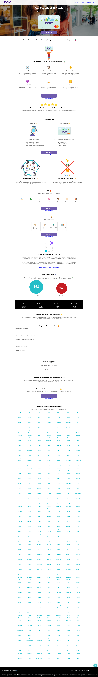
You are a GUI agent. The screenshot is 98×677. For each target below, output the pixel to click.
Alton (59, 417)
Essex (20, 488)
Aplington (19, 422)
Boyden (39, 437)
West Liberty (49, 653)
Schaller (78, 612)
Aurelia (68, 425)
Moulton (58, 569)
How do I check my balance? (22, 328)
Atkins (29, 425)
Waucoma (39, 648)
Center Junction (49, 447)
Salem (49, 612)
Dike (58, 473)
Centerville (68, 447)
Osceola (49, 584)
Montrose (68, 567)
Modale (58, 564)
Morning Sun (39, 569)
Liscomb (68, 541)
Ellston (20, 485)
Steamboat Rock (39, 627)
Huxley (78, 518)
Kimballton (49, 529)
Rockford (39, 605)
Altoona (68, 417)
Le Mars (29, 539)
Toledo (78, 635)
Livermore (78, 541)
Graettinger (78, 501)
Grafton (19, 503)
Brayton (58, 437)
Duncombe (78, 475)
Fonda (20, 493)
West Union (78, 653)
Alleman (19, 417)
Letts (68, 539)
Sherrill (68, 617)
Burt (78, 440)
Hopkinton (59, 516)
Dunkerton (29, 478)
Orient (29, 584)
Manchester (49, 549)
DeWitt (20, 473)
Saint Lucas (20, 612)
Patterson (29, 589)
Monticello (49, 567)
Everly (49, 488)
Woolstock (39, 660)
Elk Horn (58, 483)
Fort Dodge (49, 493)
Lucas (20, 546)
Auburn (49, 425)
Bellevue (68, 430)
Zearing (68, 660)
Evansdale (39, 488)
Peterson (78, 589)
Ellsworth (29, 485)
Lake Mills (49, 531)
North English (68, 577)
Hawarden (29, 513)
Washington (78, 645)
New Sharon (39, 577)
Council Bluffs (68, 460)
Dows (39, 475)
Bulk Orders (82, 2)
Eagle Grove (78, 478)
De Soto (68, 470)
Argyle (39, 422)
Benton (29, 432)
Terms (72, 670)
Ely (49, 485)
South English (49, 622)
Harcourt (68, 508)
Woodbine (20, 660)
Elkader (39, 483)
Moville (39, 572)
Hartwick (58, 511)
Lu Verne (29, 546)
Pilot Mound (20, 592)
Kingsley (58, 529)
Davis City (68, 465)
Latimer (68, 534)
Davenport (59, 465)
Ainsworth (68, 412)
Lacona (29, 531)
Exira (59, 488)
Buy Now (49, 32)
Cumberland (58, 463)
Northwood (20, 579)
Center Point (58, 447)
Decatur (19, 468)
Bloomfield (20, 435)
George (19, 498)
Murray (49, 572)
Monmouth (78, 564)
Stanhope (58, 625)
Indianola (39, 521)
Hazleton (49, 513)
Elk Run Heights (68, 483)
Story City (68, 627)
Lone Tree (49, 544)
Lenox (39, 539)
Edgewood (59, 480)
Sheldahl (19, 617)
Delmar (20, 470)
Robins (29, 605)
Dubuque (58, 475)
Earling (29, 480)
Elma (39, 485)
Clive (39, 455)
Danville (49, 465)
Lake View (68, 531)
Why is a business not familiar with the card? (25, 335)
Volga (20, 645)
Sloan (20, 622)
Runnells (19, 610)
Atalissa (19, 425)
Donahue (68, 473)
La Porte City (49, 534)
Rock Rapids (49, 605)
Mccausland (68, 556)
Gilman (68, 498)
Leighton (19, 539)
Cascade (68, 445)
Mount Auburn (68, 569)
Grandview (49, 503)
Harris (29, 511)
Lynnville (49, 546)
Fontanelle (29, 493)
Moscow (49, 569)
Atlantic (39, 425)
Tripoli (39, 638)
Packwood (39, 587)
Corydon (49, 460)
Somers (39, 622)
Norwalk (29, 579)
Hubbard (29, 518)
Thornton (19, 635)
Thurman (29, 635)
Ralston (68, 597)
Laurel (78, 534)
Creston (39, 463)
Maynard (49, 556)
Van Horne (20, 643)
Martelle (49, 554)
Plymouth (78, 592)
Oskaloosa (59, 584)
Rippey (68, 602)
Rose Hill (39, 607)
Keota (78, 526)
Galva (39, 496)
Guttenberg (78, 506)
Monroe (29, 567)
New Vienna (49, 577)
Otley (68, 584)
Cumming (68, 463)
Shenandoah (58, 617)
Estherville (29, 488)
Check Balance (88, 2)
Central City (78, 447)
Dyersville (58, 478)
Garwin (78, 496)
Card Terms (81, 670)
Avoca (20, 427)
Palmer (49, 587)
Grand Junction (29, 503)
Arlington (49, 422)
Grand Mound (39, 503)
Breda (68, 437)
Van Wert (39, 643)
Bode (39, 435)
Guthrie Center (68, 506)
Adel (39, 412)
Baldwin (49, 427)
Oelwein (19, 582)
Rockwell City (78, 605)
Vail (78, 640)
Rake (59, 597)
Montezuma (39, 567)
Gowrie (68, 501)
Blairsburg (59, 432)
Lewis (78, 539)
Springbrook (29, 625)
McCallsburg (58, 556)
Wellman (49, 650)
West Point (59, 653)
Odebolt (78, 579)
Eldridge (19, 483)
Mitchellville (49, 564)
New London (78, 574)
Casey (78, 445)
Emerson (58, 485)
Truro (59, 638)
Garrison (68, 496)
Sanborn (68, 612)
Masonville (78, 554)
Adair (30, 412)
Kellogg (39, 526)
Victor (59, 643)
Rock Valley (59, 605)
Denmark (29, 470)
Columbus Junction (39, 458)
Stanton (78, 625)
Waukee (49, 648)
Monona (19, 567)
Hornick (68, 516)
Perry (68, 589)
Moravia (29, 569)
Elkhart (49, 483)
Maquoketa (39, 551)
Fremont (19, 496)
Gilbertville (49, 498)
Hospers (78, 516)
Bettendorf (49, 432)
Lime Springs (29, 541)
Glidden (39, 501)
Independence (29, 521)
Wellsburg (59, 650)
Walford (39, 645)
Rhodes (19, 602)
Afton (49, 412)
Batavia (78, 427)
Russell (29, 610)
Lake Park (59, 531)
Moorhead (78, 567)
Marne (20, 554)
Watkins (29, 648)
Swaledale (68, 630)
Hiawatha (68, 513)
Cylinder (78, 463)
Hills (78, 513)
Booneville (78, 435)
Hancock (49, 508)
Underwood (68, 638)
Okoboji (39, 582)
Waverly (68, 648)
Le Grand (68, 536)
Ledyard (58, 536)
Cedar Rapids (39, 447)
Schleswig (20, 615)
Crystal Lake (49, 463)
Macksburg (59, 546)
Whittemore (59, 655)
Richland (39, 602)
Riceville (29, 602)
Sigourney (29, 620)
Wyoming (49, 660)
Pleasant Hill (58, 592)
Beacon (39, 430)
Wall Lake (49, 645)
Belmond (78, 430)
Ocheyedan (68, 579)
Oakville (58, 579)
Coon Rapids (68, 458)
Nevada (39, 574)
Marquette (29, 554)
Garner (58, 496)
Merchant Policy (86, 670)
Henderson (59, 513)
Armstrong (59, 422)
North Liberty (78, 577)
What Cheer (29, 655)
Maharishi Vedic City (78, 546)
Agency (58, 412)
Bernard (39, 432)
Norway (39, 579)
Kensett (49, 526)
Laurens (19, 536)
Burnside (68, 440)
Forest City (39, 493)
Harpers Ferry (19, 511)
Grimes (29, 506)
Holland (29, 516)
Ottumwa (78, 584)
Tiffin (39, 635)
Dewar (78, 470)
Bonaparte (49, 435)
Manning (78, 549)
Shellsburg (49, 617)
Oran (68, 582)
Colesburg (68, 455)
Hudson (39, 518)
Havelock (78, 511)
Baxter (20, 430)
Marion (78, 551)
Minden (19, 564)
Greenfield (20, 506)
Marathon (49, 551)
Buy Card (76, 2)
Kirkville (68, 529)
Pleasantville (68, 592)
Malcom (19, 549)
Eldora (78, 480)
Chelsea (49, 450)
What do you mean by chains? (22, 354)
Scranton (29, 615)
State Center (29, 627)
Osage (39, 584)
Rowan (49, 607)
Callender (39, 442)
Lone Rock (39, 544)
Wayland (78, 648)
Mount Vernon (29, 572)
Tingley (49, 635)
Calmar (49, 442)
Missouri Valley (39, 564)
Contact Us (49, 369)
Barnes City (68, 427)
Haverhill (19, 513)
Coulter (58, 460)
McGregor (20, 559)
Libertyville (20, 541)
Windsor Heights (39, 658)
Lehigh (78, 536)
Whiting (49, 655)
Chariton (19, 450)
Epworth (78, 485)
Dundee (19, 478)
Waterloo (19, 648)
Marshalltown (39, 554)
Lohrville (29, 544)
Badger (29, 427)
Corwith (39, 460)
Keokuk (58, 526)
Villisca (68, 643)
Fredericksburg (78, 493)
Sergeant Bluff (39, 615)
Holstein (39, 516)
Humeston (68, 518)
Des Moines (59, 470)
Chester (68, 450)
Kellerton (29, 526)
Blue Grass (30, 435)
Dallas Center (29, 465)
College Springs (20, 458)
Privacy (76, 670)
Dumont (68, 475)
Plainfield (39, 592)
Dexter (29, 473)
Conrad (49, 458)
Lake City (39, 531)
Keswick (19, 529)
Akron (78, 412)
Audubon (58, 425)
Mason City (68, 554)
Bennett (19, 432)
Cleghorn (19, 455)
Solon (30, 622)
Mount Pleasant (20, 572)
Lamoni (19, 534)
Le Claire (49, 536)
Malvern (39, 549)
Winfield (49, 658)
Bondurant (59, 435)
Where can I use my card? (21, 332)
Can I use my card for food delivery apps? (25, 339)
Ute (68, 640)
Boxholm (29, 437)
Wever (20, 655)
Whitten (68, 655)
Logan (20, 544)
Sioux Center (49, 620)
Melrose (68, 559)
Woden (78, 658)
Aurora (78, 425)
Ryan (49, 610)
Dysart (68, 478)
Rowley (58, 607)
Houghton (20, 518)
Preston (19, 597)
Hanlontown (59, 508)
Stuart (29, 630)
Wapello (68, 645)
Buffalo (39, 440)
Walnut (59, 645)
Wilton (29, 658)
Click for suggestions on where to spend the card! (49, 267)
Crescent (19, 463)
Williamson (20, 658)
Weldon (39, 650)
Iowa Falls (68, 521)
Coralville (78, 458)
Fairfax (78, 488)
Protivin (39, 597)
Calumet (58, 442)
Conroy (58, 458)
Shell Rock (39, 617)
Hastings (68, 511)
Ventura (49, 643)
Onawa (58, 582)
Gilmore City (78, 498)
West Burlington (29, 653)
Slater (78, 620)
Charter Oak (39, 450)
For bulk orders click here (49, 98)
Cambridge (78, 442)
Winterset (58, 658)
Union (78, 638)
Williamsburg (78, 655)
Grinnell (39, 506)
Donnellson (78, 473)
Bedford (49, 430)
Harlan (78, 508)
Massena (19, 556)
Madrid (68, 546)
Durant (49, 478)
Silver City (39, 620)
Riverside (78, 602)
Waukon (58, 648)
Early (39, 480)
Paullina (39, 589)
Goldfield (49, 501)
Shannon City (58, 615)
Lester (59, 539)
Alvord (78, 417)
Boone (68, 435)
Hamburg (29, 508)
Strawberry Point (20, 630)
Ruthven (39, 610)
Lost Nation (59, 544)
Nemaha (19, 574)
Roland (20, 607)
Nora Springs (58, 577)
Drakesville (49, 475)
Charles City (29, 450)
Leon (49, 539)
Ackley (20, 412)
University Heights (29, 640)
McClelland (78, 556)
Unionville (20, 640)
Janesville (78, 521)
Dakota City (20, 465)
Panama (68, 587)
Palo (58, 587)
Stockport (49, 627)
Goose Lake (59, 501)
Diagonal (39, 473)
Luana (78, 544)
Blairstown (68, 432)
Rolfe (30, 607)
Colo (29, 458)
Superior (58, 630)
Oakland (48, 579)
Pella (49, 589)
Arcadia (29, 422)
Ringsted (58, 602)
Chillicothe (78, 450)
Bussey (20, 442)
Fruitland (29, 496)
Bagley (39, 427)
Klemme (78, 529)
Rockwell (68, 605)
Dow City (29, 475)
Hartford (39, 511)
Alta (49, 417)
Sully (39, 630)
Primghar (29, 597)
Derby (49, 470)
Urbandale (59, 640)
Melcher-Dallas (58, 559)
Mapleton (29, 551)
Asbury (78, 422)
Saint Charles (78, 610)
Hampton (39, 508)
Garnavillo (49, 496)
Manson (19, 551)
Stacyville (49, 625)
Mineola (29, 564)
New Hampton (68, 574)
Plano (49, 592)
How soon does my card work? (22, 343)
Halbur (20, 508)
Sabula (58, 610)
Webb (20, 650)
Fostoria (68, 493)
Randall (78, 597)
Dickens (49, 473)
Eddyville (49, 480)
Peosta (58, 589)
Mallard (29, 549)
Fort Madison (58, 493)
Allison (39, 417)
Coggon (49, 455)
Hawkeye (39, 513)
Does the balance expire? (21, 346)
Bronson (19, 440)
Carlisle (29, 445)
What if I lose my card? (21, 350)
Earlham (19, 480)
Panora (78, 587)
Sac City (68, 610)
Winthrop (68, 658)
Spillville (78, 622)
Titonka (68, 635)
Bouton (20, 437)
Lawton (39, 536)
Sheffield (68, 615)
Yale (58, 660)
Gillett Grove (58, 498)
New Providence (29, 577)
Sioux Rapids (68, 620)
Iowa (59, 409)
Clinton (29, 455)
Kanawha (19, 526)
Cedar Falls (30, 447)
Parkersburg (20, 589)
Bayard (29, 430)
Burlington (59, 440)
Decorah (39, 468)
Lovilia (68, 544)
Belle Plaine (59, 430)
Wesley (68, 650)
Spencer (58, 622)
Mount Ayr (78, 569)
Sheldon (29, 617)
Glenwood (29, 501)
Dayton (78, 465)
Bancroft (58, 427)
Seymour (49, 615)
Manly (68, 549)
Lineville (49, 541)
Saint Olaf (39, 612)
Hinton (20, 516)
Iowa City (58, 521)
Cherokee (58, 450)
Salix (59, 612)
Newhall (58, 574)
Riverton (19, 605)
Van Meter (29, 643)
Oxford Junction (29, 587)
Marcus (58, 551)
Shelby (78, 615)
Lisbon (59, 541)
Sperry (68, 622)
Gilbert (39, 498)
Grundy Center (58, 506)
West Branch (20, 653)
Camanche (68, 442)
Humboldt (58, 518)
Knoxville (19, 531)
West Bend (78, 650)
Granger (58, 503)
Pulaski (49, 597)
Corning (19, 460)
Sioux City (59, 620)
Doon (20, 475)
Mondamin (68, 564)
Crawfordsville (78, 460)
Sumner (49, 630)
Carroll (39, 445)
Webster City (29, 650)
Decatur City (29, 468)
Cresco (29, 463)
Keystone (29, 529)
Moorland (20, 569)
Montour (58, 567)
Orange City (78, 582)
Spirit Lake (20, 625)
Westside (68, 653)
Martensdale (58, 554)
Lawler (29, 536)
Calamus (29, 442)
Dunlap (39, 478)
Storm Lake (59, 627)
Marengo (68, 551)
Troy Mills (49, 638)
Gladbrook (20, 501)
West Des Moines (39, 653)
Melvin (78, 559)
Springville (39, 625)
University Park (39, 640)
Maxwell (39, 556)
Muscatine (59, 572)
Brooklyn (29, 440)
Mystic (68, 572)
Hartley (49, 511)
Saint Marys (29, 612)
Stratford (78, 627)
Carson (49, 445)
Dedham (49, 468)
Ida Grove (20, 521)
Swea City (78, 630)
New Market (20, 577)
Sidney (20, 620)
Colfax (78, 455)
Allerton (29, 417)
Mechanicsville (29, 559)
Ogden (29, 582)
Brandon (49, 437)
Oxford (20, 587)
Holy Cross (49, 516)
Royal (68, 607)
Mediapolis (39, 559)
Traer (20, 638)
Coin (59, 455)
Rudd (78, 607)
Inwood (49, 521)
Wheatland (39, 655)
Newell (49, 574)
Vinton (78, 643)
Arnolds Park (68, 422)
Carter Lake (59, 445)
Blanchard (78, 432)
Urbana (49, 640)
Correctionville (29, 460)
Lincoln (39, 541)
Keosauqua (68, 526)
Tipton (59, 635)
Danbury (39, 465)
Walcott (29, 645)
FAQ (94, 2)
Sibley (78, 617)
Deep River (59, 468)
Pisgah (29, 592)
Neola (30, 574)
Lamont (29, 534)
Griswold (49, 506)
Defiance (68, 468)
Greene (78, 503)
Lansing (39, 534)
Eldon (68, 480)
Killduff (39, 529)
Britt (78, 437)
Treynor (29, 638)
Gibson (29, 498)
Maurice (29, 556)
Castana (19, 447)
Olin (49, 582)
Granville (68, 503)
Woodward (29, 660)
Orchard (19, 584)
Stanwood (20, 627)
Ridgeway (49, 602)
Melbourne (49, 559)
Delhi (78, 468)
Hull (49, 518)
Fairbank (68, 488)
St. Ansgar (68, 625)
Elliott (78, 483)
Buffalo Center (49, 440)
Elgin (29, 483)
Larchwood (59, 534)
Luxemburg (39, 546)
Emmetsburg (68, 485)
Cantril (20, 445)
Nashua (78, 572)
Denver (39, 470)
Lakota (78, 531)
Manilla (58, 549)
